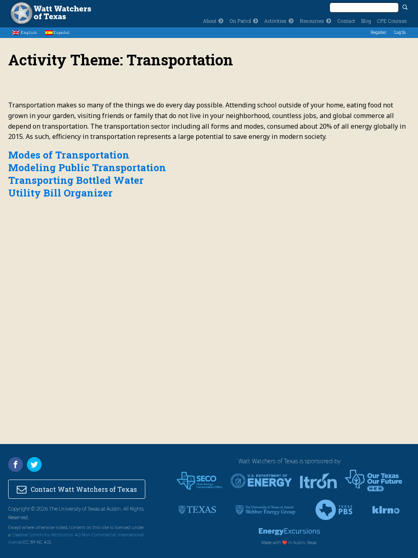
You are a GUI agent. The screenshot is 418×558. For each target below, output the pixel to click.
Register (378, 32)
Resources (312, 21)
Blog (366, 21)
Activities (275, 21)
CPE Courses (392, 21)
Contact (346, 21)
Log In (400, 32)
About (209, 21)
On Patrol (240, 21)
